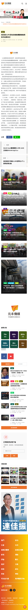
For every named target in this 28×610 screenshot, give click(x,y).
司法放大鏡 (5, 578)
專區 (16, 574)
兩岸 (2, 564)
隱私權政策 (4, 600)
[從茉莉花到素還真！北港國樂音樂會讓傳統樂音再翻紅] (5, 383)
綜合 (14, 179)
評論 (2, 559)
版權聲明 (11, 600)
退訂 (14, 455)
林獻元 (6, 201)
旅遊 (5, 208)
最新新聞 (8, 364)
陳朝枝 (4, 39)
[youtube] (11, 356)
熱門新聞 (20, 364)
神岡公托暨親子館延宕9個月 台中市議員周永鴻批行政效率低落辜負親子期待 (14, 197)
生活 (5, 179)
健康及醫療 (5, 550)
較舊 (4, 158)
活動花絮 (8, 22)
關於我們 (15, 598)
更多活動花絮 (14, 487)
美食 (2, 574)
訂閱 (7, 455)
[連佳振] (14, 511)
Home (2, 22)
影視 (2, 555)
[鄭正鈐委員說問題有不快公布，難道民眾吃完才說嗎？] (14, 480)
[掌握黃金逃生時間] (14, 53)
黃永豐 (13, 411)
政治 (5, 230)
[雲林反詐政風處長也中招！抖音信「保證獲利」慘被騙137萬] (5, 373)
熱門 (5, 193)
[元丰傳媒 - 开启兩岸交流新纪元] (6, 3)
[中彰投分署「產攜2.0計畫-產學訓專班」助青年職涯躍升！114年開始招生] (14, 277)
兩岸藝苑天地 (19, 578)
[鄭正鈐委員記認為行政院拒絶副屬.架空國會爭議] (5, 396)
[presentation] (2, 14)
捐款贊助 (9, 598)
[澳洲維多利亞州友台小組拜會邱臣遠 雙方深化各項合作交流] (5, 471)
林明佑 (6, 186)
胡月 (13, 399)
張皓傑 (6, 236)
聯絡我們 (21, 598)
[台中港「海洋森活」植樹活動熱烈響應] (23, 471)
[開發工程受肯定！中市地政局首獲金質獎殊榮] (5, 480)
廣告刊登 (3, 598)
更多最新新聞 (14, 427)
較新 (7, 145)
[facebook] (4, 356)
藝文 (17, 381)
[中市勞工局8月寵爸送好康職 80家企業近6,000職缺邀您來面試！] (23, 480)
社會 (12, 368)
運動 (16, 555)
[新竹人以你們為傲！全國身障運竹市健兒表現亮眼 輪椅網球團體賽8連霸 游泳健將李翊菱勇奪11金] (14, 471)
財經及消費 (11, 283)
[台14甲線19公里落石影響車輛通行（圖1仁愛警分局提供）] (5, 417)
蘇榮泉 (13, 375)
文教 (10, 179)
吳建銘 (6, 217)
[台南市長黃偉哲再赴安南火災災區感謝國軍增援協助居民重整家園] (5, 405)
